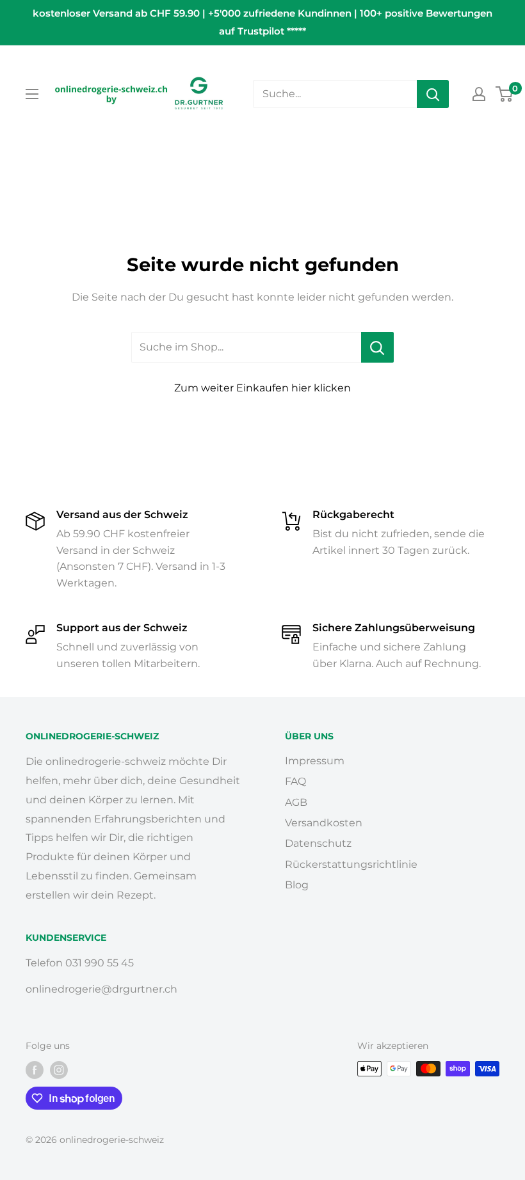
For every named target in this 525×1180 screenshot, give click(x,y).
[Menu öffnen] (32, 94)
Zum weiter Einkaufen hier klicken (262, 388)
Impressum (314, 761)
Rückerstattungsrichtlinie (351, 864)
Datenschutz (318, 843)
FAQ (295, 781)
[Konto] (478, 94)
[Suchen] (433, 94)
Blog (297, 885)
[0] (505, 94)
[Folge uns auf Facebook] (35, 1070)
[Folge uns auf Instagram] (59, 1070)
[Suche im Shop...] (377, 347)
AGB (296, 802)
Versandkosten (323, 823)
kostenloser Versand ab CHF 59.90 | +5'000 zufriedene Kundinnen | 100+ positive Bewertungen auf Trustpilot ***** (262, 22)
